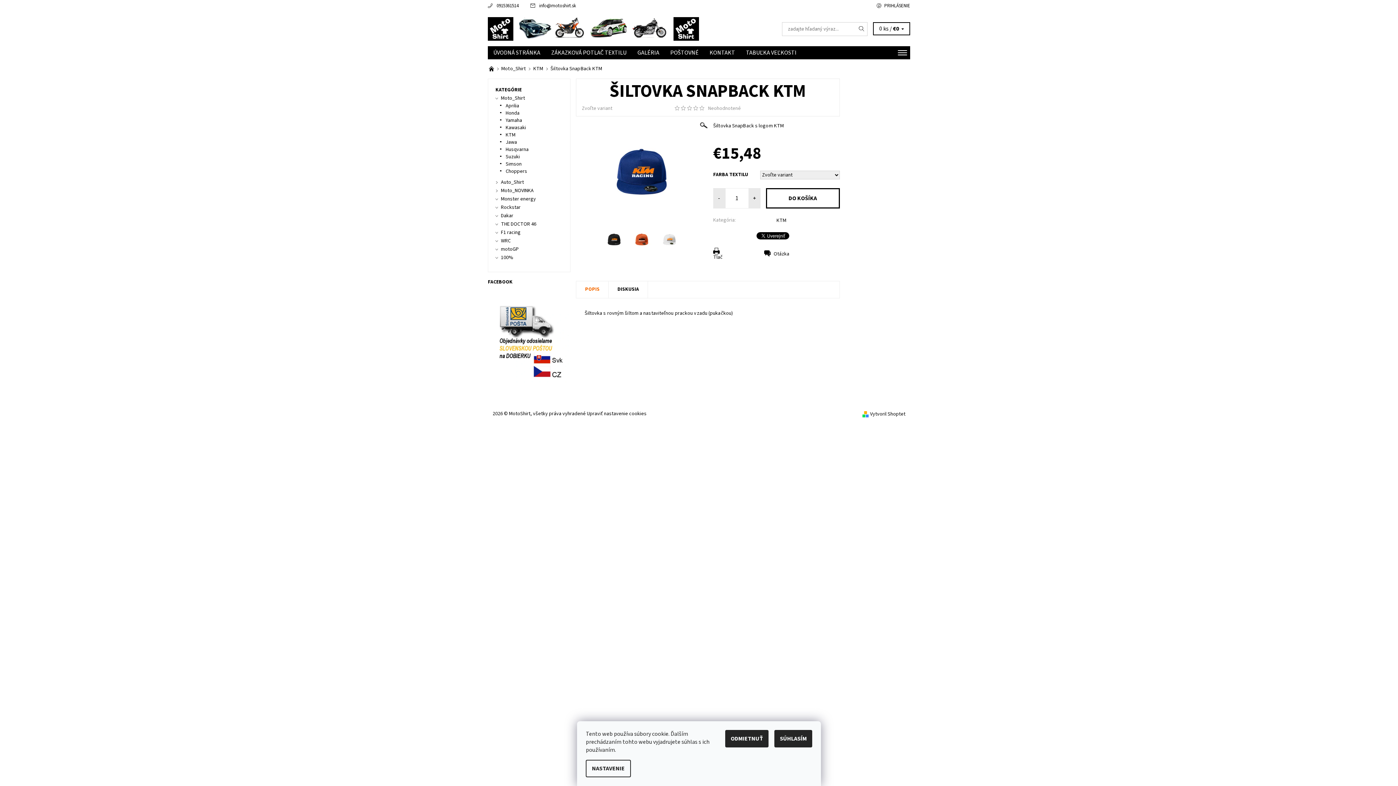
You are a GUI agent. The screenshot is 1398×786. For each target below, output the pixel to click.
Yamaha (514, 120)
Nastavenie (608, 769)
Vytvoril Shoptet (887, 414)
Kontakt (722, 53)
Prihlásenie (897, 6)
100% (507, 257)
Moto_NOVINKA (517, 190)
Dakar (507, 215)
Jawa (511, 142)
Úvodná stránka (516, 53)
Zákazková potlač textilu (589, 53)
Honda (513, 113)
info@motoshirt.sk (557, 6)
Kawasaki (516, 127)
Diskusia (628, 289)
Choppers (516, 171)
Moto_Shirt (513, 98)
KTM (781, 220)
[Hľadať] (862, 29)
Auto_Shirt (512, 182)
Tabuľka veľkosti (771, 53)
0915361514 (507, 6)
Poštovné (684, 53)
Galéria (648, 53)
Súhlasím (793, 739)
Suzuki (513, 156)
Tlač (718, 257)
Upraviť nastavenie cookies (617, 413)
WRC (506, 241)
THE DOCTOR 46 (518, 224)
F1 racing (511, 232)
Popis (592, 289)
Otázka (781, 254)
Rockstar (511, 207)
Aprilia (512, 106)
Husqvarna (517, 149)
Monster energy (518, 199)
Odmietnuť (747, 739)
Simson (514, 164)
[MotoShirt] (593, 29)
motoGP (510, 249)
